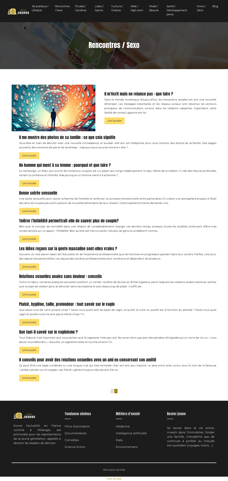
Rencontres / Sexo (62, 8)
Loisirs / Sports (99, 8)
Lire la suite (114, 120)
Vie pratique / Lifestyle (40, 8)
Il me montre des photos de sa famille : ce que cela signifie (67, 137)
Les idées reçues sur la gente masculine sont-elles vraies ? (68, 248)
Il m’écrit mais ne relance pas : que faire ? (138, 94)
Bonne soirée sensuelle (38, 193)
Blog (215, 6)
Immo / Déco (201, 8)
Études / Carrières (80, 8)
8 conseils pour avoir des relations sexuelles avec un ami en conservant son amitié (87, 360)
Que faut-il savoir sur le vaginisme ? (48, 332)
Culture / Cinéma (117, 8)
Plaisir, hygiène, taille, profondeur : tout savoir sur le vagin (67, 304)
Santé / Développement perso (177, 10)
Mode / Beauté (154, 8)
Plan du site (114, 478)
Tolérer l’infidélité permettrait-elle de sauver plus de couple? (69, 221)
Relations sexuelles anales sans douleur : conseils (60, 276)
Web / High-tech (137, 8)
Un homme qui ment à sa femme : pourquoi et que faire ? (65, 165)
